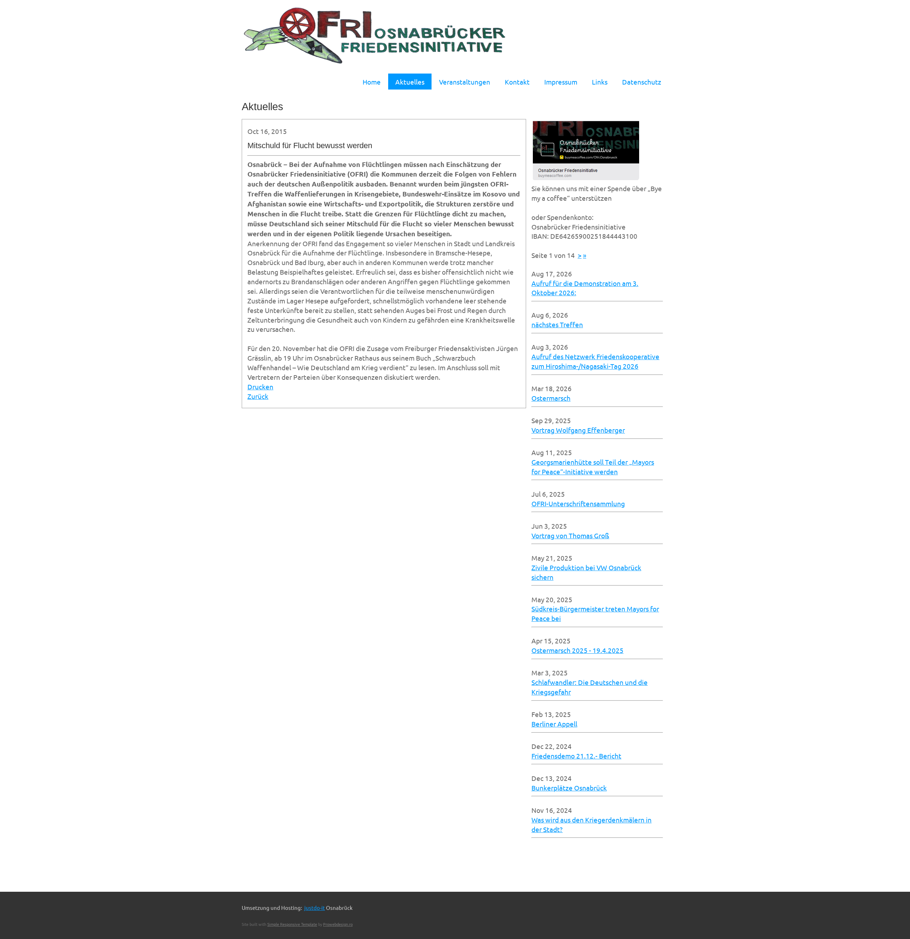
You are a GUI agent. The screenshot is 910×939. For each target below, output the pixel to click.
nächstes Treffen (557, 324)
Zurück (257, 396)
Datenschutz (641, 81)
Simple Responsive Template (292, 924)
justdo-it (314, 907)
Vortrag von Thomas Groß (570, 535)
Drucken (260, 386)
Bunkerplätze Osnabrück (569, 787)
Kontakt (517, 81)
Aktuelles (409, 81)
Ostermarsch (551, 398)
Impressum (560, 81)
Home (372, 81)
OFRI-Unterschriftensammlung (578, 503)
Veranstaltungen (464, 81)
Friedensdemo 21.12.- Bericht (576, 755)
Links (599, 81)
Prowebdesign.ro (338, 924)
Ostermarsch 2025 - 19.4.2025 (577, 650)
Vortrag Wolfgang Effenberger (578, 430)
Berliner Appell (554, 723)
